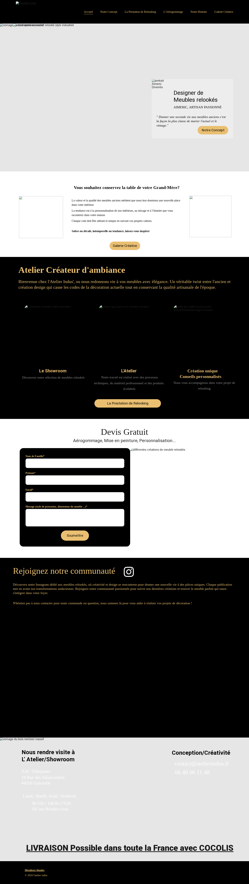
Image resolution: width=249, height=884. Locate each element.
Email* (29, 489)
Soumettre (75, 535)
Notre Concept (108, 11)
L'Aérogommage (173, 11)
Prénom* (31, 473)
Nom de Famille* (35, 456)
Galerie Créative (223, 11)
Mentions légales (34, 870)
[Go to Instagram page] (128, 572)
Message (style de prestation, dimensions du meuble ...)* (56, 506)
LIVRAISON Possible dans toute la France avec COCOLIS (130, 848)
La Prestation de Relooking (140, 11)
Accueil (88, 11)
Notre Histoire (198, 11)
